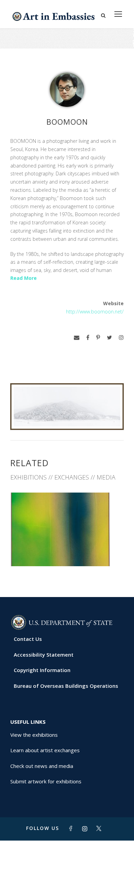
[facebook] (87, 337)
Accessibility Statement (44, 654)
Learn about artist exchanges (45, 750)
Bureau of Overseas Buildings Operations (66, 685)
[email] (76, 337)
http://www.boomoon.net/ (95, 311)
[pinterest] (98, 337)
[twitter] (109, 337)
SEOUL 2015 (67, 551)
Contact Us (28, 638)
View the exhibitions (34, 734)
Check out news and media (41, 765)
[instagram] (121, 337)
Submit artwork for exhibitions (45, 781)
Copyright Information (42, 670)
